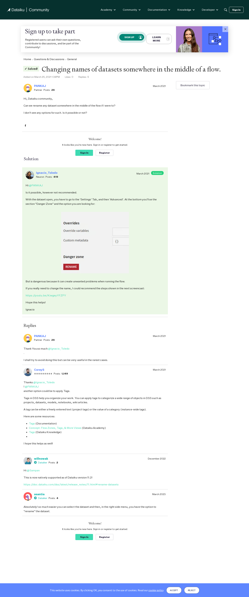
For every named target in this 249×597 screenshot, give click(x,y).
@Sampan (33, 470)
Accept (174, 590)
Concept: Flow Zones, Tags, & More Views (55, 428)
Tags (32, 423)
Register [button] (104, 152)
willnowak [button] (41, 458)
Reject (192, 590)
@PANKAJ (36, 185)
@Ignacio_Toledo (58, 348)
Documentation (157, 9)
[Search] (226, 10)
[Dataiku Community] (28, 9)
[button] (225, 29)
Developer (208, 9)
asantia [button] (39, 494)
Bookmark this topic (192, 85)
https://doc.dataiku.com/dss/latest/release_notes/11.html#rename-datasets (71, 484)
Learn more (156, 39)
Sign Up (129, 37)
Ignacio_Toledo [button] (46, 172)
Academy (106, 9)
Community (130, 9)
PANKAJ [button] (40, 86)
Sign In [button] (84, 152)
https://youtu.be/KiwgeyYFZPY (46, 295)
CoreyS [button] (39, 369)
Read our (150, 590)
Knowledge (184, 9)
